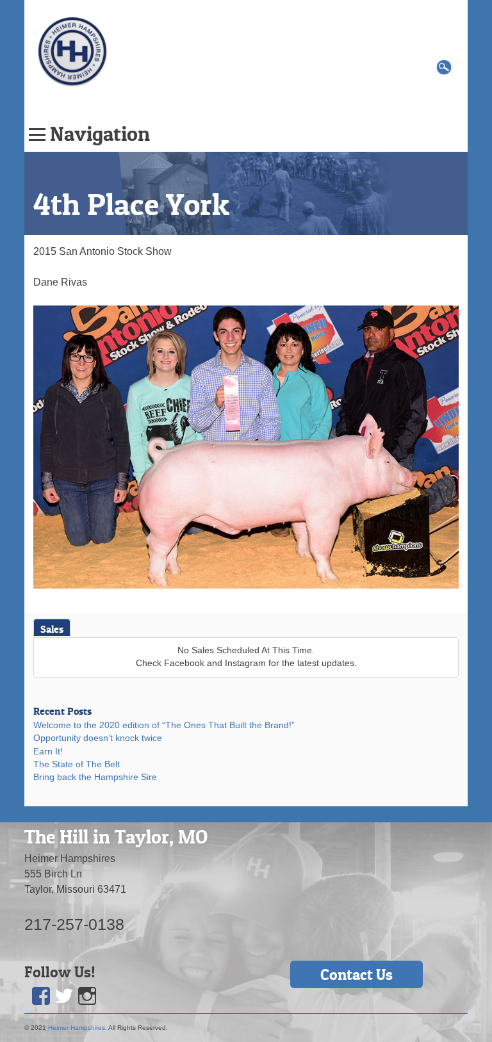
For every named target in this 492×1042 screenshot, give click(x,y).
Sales (51, 629)
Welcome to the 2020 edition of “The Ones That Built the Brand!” (164, 725)
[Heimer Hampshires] (72, 51)
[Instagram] (87, 996)
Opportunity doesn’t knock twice (97, 738)
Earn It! (48, 751)
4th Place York (131, 204)
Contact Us (356, 974)
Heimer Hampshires (76, 1027)
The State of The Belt (76, 764)
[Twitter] (64, 996)
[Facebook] (41, 996)
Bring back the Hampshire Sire (95, 777)
